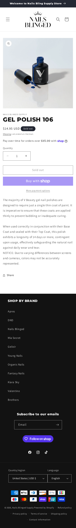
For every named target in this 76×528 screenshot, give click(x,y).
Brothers (13, 400)
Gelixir (12, 346)
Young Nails (15, 355)
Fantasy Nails (16, 373)
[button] (8, 19)
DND (10, 320)
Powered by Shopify (44, 507)
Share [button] (10, 275)
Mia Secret (14, 338)
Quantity (8, 148)
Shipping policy (59, 513)
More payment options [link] (38, 190)
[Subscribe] (57, 424)
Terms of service (39, 513)
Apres (11, 311)
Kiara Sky (13, 382)
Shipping (7, 134)
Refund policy (65, 507)
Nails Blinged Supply (23, 507)
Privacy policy (20, 513)
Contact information (39, 519)
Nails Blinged (16, 329)
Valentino (14, 391)
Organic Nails (16, 364)
